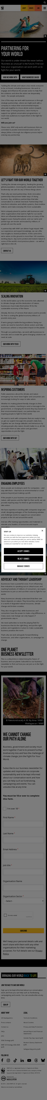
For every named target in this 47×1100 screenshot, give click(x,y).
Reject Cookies (23, 558)
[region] (23, 550)
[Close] (42, 530)
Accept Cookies (23, 551)
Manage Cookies (23, 566)
